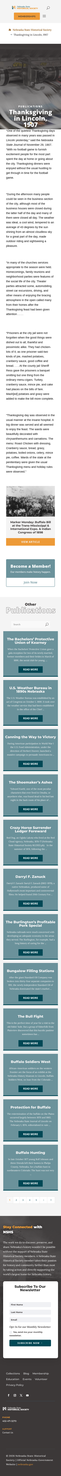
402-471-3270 (9, 1421)
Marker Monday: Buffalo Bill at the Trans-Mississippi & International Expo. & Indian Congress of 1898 (30, 527)
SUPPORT (7, 1429)
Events (27, 1379)
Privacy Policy (15, 1385)
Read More (30, 669)
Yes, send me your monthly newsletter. (26, 1334)
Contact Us (7, 1432)
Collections (13, 1373)
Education (12, 1379)
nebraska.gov (25, 1464)
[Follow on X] (21, 1395)
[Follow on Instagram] (14, 1395)
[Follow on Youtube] (27, 1395)
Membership (41, 1373)
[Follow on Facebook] (8, 1395)
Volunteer (41, 1379)
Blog (26, 1373)
